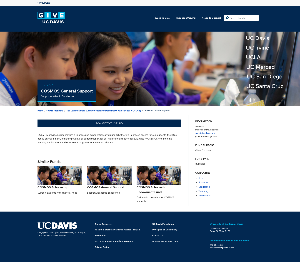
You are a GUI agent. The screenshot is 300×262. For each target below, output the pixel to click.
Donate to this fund (109, 123)
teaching (203, 191)
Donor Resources (103, 224)
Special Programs (54, 110)
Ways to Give (162, 18)
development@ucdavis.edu (222, 247)
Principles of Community (164, 229)
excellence (204, 195)
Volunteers (100, 235)
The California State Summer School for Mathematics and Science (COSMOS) (103, 110)
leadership (204, 187)
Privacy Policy (102, 247)
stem (201, 178)
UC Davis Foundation (163, 224)
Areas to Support (211, 18)
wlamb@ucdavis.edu (205, 133)
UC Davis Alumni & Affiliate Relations (114, 241)
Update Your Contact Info (165, 241)
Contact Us (158, 235)
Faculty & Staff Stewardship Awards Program (117, 229)
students (203, 182)
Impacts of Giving (185, 18)
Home (40, 110)
